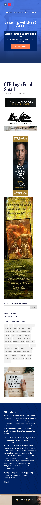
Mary (27, 345)
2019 (15, 325)
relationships (17, 352)
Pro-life (30, 348)
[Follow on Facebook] (5, 4)
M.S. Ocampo (13, 345)
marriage (21, 345)
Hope (32, 342)
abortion (31, 325)
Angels (15, 328)
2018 (11, 325)
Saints (29, 355)
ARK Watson (22, 328)
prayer (16, 348)
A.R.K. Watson (10, 94)
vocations (7, 362)
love (6, 345)
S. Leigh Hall (15, 355)
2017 (6, 325)
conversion (16, 332)
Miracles (33, 345)
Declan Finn (20, 335)
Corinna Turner (25, 332)
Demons (27, 335)
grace (22, 342)
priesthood (23, 348)
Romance (7, 355)
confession (8, 332)
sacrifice (23, 355)
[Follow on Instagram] (9, 4)
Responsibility (27, 352)
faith (14, 338)
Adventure (8, 328)
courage (7, 335)
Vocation (28, 358)
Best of (29, 328)
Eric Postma (8, 338)
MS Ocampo (8, 348)
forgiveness (8, 342)
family (19, 338)
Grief (27, 342)
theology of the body (18, 358)
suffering (7, 358)
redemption (8, 352)
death (13, 335)
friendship (16, 342)
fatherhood (26, 338)
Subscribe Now (20, 46)
